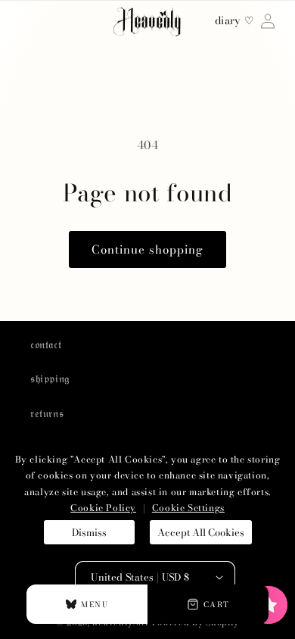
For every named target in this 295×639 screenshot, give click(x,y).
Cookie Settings (188, 507)
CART (216, 604)
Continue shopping (147, 249)
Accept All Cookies (200, 532)
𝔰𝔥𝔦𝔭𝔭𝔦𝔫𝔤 (50, 378)
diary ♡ (234, 21)
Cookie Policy (103, 507)
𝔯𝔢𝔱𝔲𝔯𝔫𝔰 (47, 413)
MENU (94, 604)
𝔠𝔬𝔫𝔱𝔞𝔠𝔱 (45, 344)
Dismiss (89, 532)
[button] (268, 605)
